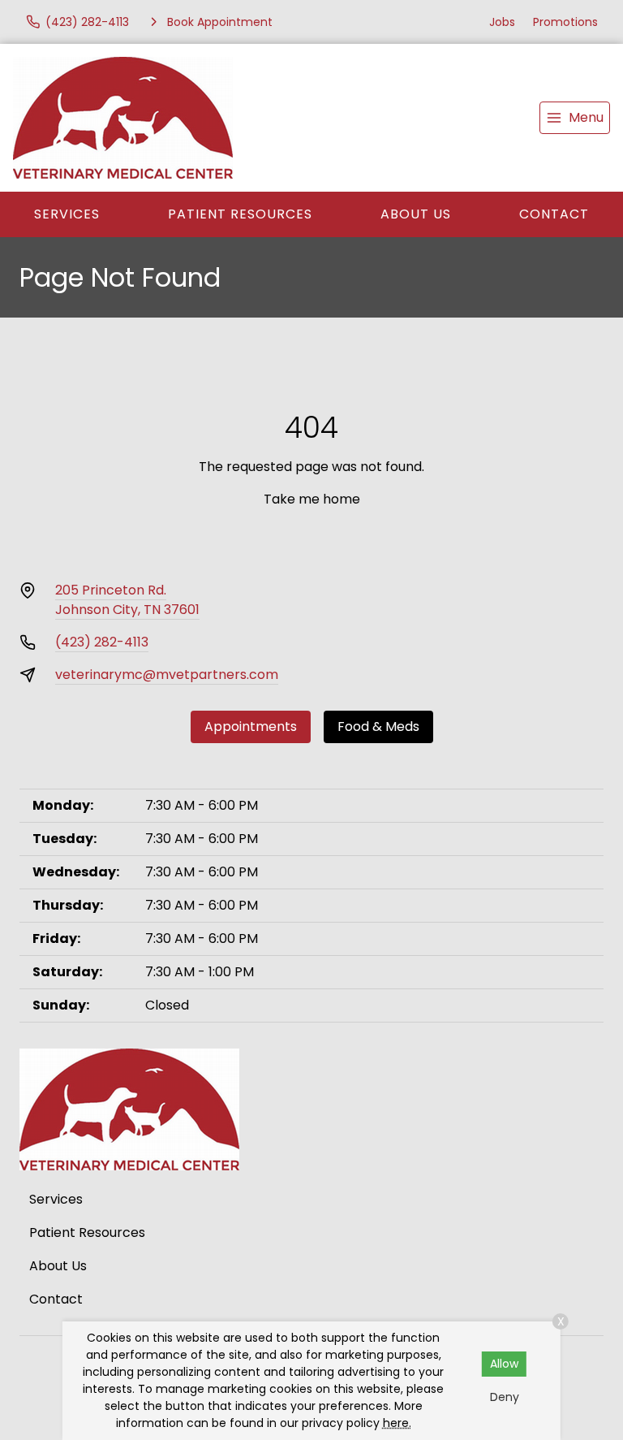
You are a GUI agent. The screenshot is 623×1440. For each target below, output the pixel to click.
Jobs (502, 22)
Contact (554, 214)
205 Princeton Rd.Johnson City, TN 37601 (127, 600)
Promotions (565, 22)
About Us (415, 214)
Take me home (312, 499)
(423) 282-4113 (101, 642)
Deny (504, 1397)
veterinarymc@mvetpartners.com (166, 674)
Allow (504, 1364)
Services (67, 214)
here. (397, 1423)
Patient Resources (240, 214)
